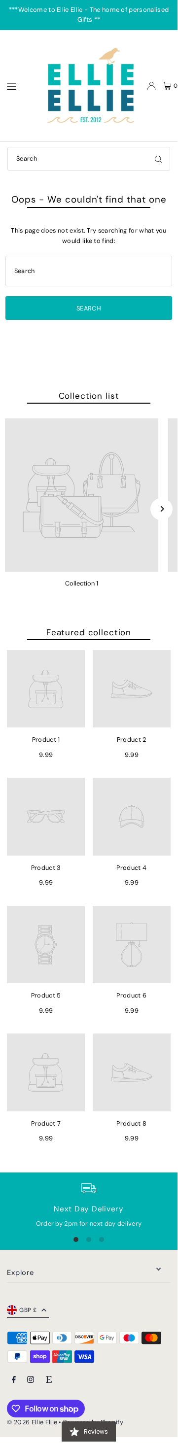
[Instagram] (30, 1380)
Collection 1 (81, 583)
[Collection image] (81, 495)
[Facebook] (14, 1380)
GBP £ (27, 1310)
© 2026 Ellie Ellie (33, 1422)
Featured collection (88, 632)
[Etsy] (49, 1380)
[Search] (158, 159)
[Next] (161, 509)
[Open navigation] (18, 85)
